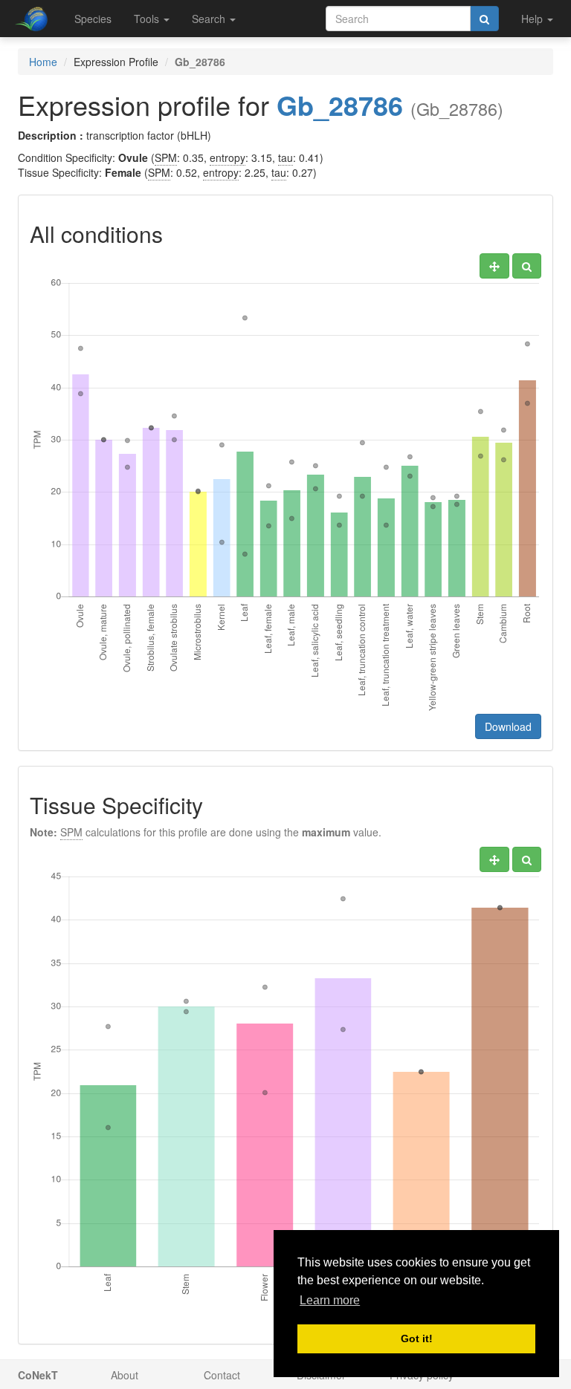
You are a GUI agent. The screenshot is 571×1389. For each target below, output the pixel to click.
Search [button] (210, 18)
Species (93, 18)
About (124, 1374)
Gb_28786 (340, 104)
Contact (222, 1374)
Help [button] (533, 18)
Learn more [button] (330, 1300)
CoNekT (38, 1374)
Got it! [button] (417, 1338)
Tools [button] (148, 18)
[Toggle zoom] (526, 266)
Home (43, 61)
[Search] (484, 18)
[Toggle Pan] (494, 266)
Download (508, 726)
